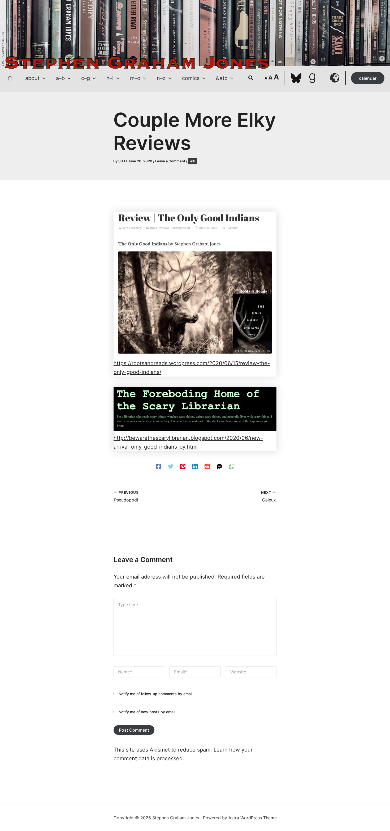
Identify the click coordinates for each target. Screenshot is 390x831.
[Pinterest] (182, 466)
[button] (42, 78)
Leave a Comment (170, 161)
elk (192, 161)
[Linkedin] (195, 466)
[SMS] (219, 466)
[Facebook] (158, 466)
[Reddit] (207, 466)
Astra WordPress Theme (252, 817)
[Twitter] (170, 466)
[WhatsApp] (231, 466)
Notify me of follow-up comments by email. (156, 693)
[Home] (10, 78)
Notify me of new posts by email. (147, 712)
